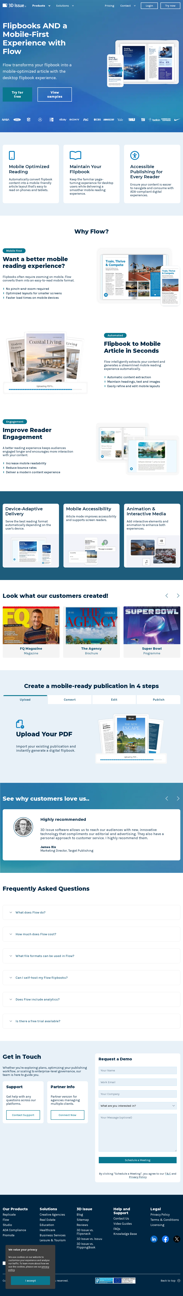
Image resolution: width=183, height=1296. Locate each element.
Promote (8, 1235)
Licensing (157, 1225)
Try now (170, 5)
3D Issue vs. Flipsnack (85, 1231)
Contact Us (121, 1218)
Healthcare (47, 1230)
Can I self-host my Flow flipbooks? (42, 978)
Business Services (53, 1235)
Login (149, 5)
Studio (7, 1225)
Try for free (17, 94)
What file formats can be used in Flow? (45, 956)
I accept (30, 1280)
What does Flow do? (30, 912)
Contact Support (23, 1115)
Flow (6, 1219)
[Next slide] (178, 595)
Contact (127, 5)
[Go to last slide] (167, 595)
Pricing (109, 5)
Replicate (9, 1214)
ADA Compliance (14, 1230)
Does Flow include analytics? (38, 999)
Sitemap (83, 1219)
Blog (80, 1214)
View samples (54, 94)
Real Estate (47, 1219)
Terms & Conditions (164, 1219)
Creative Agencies (52, 1214)
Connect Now (67, 1115)
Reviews (82, 1225)
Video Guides (122, 1223)
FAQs (116, 1229)
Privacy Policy (138, 1177)
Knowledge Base (125, 1234)
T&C (168, 1173)
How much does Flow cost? (36, 934)
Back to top (168, 1280)
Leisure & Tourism (53, 1240)
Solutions (65, 5)
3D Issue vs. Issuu (89, 1239)
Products (41, 5)
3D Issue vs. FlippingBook (86, 1245)
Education (47, 1225)
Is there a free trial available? (38, 1021)
